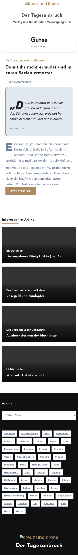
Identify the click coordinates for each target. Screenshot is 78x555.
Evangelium (11, 449)
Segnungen (64, 495)
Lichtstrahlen (15, 369)
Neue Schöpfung (14, 495)
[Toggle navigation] (5, 13)
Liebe (54, 488)
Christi (8, 441)
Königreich (10, 488)
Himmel (56, 472)
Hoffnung (9, 480)
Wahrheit (49, 503)
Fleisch (28, 449)
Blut (47, 433)
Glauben (9, 464)
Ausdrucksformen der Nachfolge (31, 335)
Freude (43, 449)
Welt (63, 503)
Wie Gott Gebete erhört (25, 375)
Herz (27, 472)
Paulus (47, 495)
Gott (23, 464)
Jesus (38, 480)
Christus (24, 441)
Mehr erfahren (20, 190)
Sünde (8, 503)
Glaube (59, 457)
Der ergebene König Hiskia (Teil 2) (33, 256)
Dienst (40, 441)
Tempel (22, 503)
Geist (7, 457)
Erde (65, 441)
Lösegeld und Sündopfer (25, 296)
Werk (7, 511)
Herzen (41, 472)
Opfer (33, 495)
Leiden (41, 488)
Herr (56, 464)
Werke (19, 511)
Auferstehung (29, 433)
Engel (53, 441)
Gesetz (44, 457)
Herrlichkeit (11, 472)
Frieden (58, 449)
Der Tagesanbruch (41, 15)
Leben (26, 488)
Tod (35, 503)
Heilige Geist (39, 464)
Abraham (9, 433)
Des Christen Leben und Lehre (24, 60)
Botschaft (62, 433)
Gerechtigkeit (25, 457)
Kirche (52, 480)
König (65, 480)
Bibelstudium (14, 251)
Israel (24, 480)
